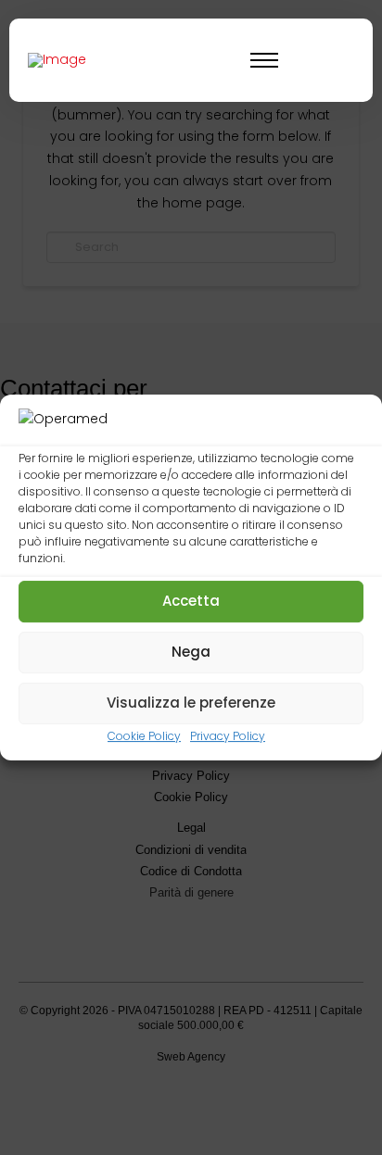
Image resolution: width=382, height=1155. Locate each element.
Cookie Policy (144, 736)
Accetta (191, 600)
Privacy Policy (227, 736)
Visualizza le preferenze (191, 702)
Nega (191, 651)
